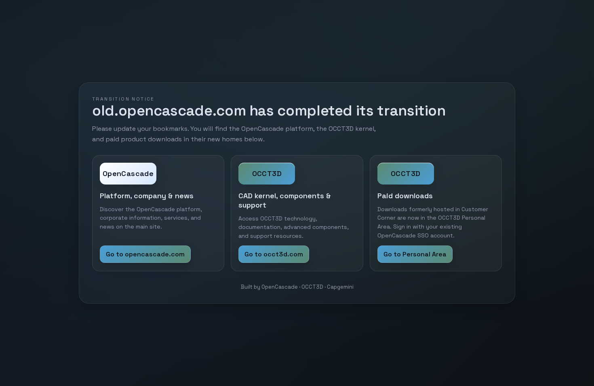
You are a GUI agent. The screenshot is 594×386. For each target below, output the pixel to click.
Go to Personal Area (415, 254)
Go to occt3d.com (273, 254)
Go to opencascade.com (145, 254)
